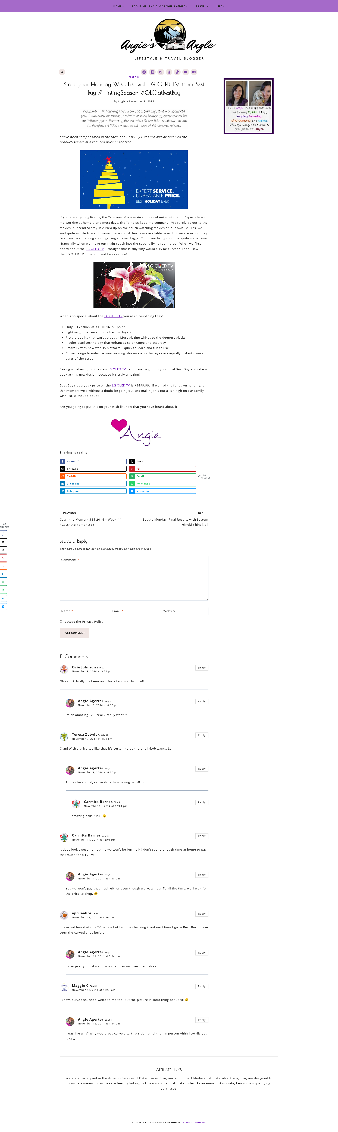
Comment (70, 560)
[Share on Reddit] (3, 566)
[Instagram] (152, 72)
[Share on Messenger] (3, 606)
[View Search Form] (62, 72)
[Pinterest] (160, 72)
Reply (202, 667)
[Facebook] (144, 72)
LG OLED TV (95, 249)
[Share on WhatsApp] (3, 590)
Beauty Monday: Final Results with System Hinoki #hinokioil (175, 519)
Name (67, 611)
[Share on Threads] (3, 549)
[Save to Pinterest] (3, 557)
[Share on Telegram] (3, 598)
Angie (122, 101)
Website (169, 611)
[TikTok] (177, 72)
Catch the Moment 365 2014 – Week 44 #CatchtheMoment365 (90, 519)
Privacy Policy (93, 622)
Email (117, 611)
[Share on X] (3, 541)
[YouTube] (185, 72)
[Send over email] (3, 582)
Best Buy (134, 77)
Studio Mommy (194, 1122)
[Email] (194, 72)
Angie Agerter (91, 701)
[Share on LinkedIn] (3, 574)
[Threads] (169, 72)
